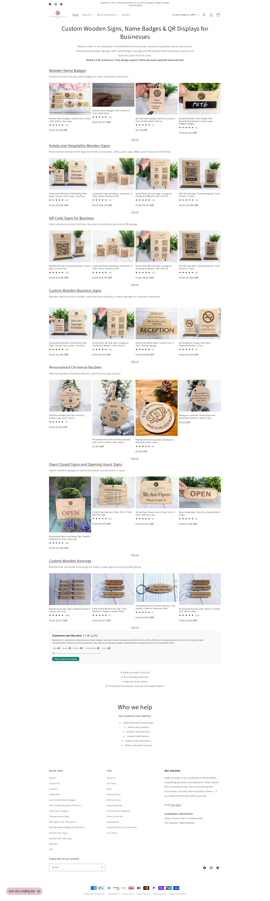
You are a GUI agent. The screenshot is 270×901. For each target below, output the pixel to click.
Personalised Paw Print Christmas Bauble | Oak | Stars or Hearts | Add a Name (111, 441)
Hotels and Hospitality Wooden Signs (79, 145)
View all (135, 139)
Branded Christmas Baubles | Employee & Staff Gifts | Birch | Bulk (155, 441)
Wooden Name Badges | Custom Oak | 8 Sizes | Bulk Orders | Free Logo (70, 120)
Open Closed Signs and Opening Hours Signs (85, 464)
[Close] (38, 891)
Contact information (177, 894)
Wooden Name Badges (67, 70)
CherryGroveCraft (97, 894)
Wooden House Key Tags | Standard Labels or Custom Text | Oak (69, 610)
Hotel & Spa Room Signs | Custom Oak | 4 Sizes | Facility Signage (155, 344)
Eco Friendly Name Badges (62, 800)
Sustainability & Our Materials (122, 827)
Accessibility (113, 821)
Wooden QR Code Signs (60, 838)
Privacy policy (128, 894)
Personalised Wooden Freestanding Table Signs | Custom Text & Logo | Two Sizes (68, 194)
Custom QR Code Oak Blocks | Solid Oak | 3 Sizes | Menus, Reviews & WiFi (112, 195)
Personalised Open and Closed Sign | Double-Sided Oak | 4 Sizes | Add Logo (69, 537)
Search (52, 777)
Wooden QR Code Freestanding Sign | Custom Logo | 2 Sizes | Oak (70, 267)
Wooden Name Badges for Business (67, 827)
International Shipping (118, 810)
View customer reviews (65, 659)
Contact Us (54, 783)
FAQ (51, 849)
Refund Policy (114, 800)
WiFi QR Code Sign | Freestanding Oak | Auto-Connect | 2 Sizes (199, 195)
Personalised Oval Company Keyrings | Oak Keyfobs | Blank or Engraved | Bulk (155, 607)
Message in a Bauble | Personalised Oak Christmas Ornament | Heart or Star (197, 416)
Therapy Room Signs (59, 816)
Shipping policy (159, 894)
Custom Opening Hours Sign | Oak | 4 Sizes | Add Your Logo (112, 513)
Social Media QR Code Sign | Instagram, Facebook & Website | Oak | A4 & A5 (154, 195)
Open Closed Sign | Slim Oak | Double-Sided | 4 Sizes (199, 513)
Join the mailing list (22, 891)
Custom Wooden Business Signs (75, 290)
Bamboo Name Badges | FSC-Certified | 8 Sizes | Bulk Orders (111, 112)
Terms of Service (115, 816)
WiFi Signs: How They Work (62, 821)
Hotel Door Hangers (59, 810)
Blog (109, 788)
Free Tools (112, 833)
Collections (55, 794)
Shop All (53, 843)
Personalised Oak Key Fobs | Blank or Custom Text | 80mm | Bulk (199, 610)
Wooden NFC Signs (58, 833)
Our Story (111, 783)
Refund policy (113, 894)
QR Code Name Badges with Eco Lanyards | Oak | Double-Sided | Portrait (155, 120)
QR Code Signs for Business (71, 217)
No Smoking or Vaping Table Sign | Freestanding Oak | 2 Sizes (195, 344)
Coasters (53, 788)
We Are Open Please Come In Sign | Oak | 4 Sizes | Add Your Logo (155, 513)
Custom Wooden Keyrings (70, 560)
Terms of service (143, 894)
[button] (87, 14)
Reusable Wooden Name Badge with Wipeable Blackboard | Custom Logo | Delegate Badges (196, 121)
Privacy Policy (113, 794)
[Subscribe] (101, 867)
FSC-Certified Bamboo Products (65, 805)
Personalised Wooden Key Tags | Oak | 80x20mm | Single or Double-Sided (109, 610)
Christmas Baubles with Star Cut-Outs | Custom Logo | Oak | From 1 (67, 416)
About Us (111, 777)
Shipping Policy (114, 805)
